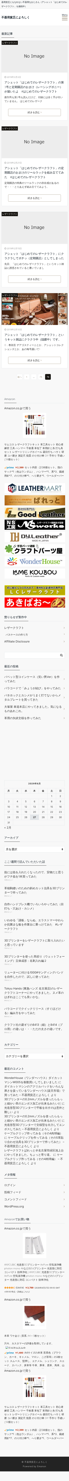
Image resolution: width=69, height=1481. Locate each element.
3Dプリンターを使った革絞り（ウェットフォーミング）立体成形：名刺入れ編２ (34, 958)
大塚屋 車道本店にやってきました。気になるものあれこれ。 (33, 709)
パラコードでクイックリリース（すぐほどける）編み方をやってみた (32, 1011)
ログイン (10, 1185)
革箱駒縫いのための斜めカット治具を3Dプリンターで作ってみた (34, 890)
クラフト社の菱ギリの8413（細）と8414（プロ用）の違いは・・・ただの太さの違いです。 (34, 1027)
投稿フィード (12, 1192)
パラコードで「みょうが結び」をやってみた (32, 688)
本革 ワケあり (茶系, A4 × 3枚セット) (24, 1335)
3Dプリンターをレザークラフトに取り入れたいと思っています (34, 942)
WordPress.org (14, 1206)
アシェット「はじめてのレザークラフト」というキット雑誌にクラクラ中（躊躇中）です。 (34, 337)
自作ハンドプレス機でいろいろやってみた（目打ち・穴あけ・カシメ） (34, 906)
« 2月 (7, 827)
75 (41, 377)
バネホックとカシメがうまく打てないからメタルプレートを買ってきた (32, 697)
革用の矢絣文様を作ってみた (22, 718)
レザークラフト (9, 42)
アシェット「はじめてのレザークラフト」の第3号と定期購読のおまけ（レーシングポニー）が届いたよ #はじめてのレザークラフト (34, 87)
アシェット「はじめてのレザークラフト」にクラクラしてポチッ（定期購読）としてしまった (34, 256)
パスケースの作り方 (17, 634)
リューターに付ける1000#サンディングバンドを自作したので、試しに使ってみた (34, 974)
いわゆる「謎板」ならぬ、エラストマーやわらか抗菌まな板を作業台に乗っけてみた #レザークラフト (34, 924)
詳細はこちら (23, 1292)
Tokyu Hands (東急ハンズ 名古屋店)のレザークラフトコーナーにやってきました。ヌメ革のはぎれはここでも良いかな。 (34, 993)
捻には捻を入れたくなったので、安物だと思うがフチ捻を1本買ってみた (34, 874)
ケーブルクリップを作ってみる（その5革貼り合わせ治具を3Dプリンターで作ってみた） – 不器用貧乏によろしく (34, 1142)
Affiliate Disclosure (17, 641)
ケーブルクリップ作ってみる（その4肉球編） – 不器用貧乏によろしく (33, 1159)
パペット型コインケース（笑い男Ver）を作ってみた (32, 679)
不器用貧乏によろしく (15, 17)
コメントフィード (15, 1199)
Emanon (41, 1466)
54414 (19, 1287)
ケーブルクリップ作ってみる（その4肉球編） (33, 1133)
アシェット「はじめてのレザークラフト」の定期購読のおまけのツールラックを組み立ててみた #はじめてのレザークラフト (34, 172)
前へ (20, 377)
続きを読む (34, 112)
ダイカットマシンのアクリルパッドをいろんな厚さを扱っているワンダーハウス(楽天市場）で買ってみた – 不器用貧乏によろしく (34, 1091)
